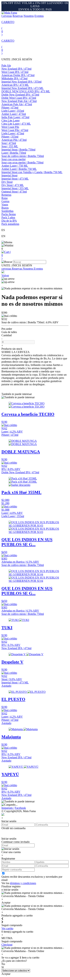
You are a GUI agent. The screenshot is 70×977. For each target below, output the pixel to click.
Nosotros (29, 15)
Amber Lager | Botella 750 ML (19, 168)
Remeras (6, 194)
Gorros (5, 201)
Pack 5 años (8, 217)
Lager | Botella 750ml (13, 152)
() (6, 255)
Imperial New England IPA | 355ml (21, 81)
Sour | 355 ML (9, 146)
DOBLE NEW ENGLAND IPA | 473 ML (25, 91)
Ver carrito (7, 928)
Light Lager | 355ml (12, 110)
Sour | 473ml (8, 143)
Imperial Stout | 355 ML (15, 188)
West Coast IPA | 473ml (14, 71)
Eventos (39, 15)
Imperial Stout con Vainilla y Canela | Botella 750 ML (31, 172)
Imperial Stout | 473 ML (15, 178)
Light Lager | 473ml (12, 133)
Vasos (4, 204)
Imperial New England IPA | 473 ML (22, 88)
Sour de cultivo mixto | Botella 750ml (22, 156)
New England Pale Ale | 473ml (19, 101)
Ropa (4, 198)
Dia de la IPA (9, 220)
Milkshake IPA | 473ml (14, 78)
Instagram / (7, 807)
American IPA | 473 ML (15, 84)
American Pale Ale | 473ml (16, 104)
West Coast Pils (10, 126)
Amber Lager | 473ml (13, 114)
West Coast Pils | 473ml (14, 130)
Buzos (5, 207)
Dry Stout (7, 181)
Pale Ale (6, 65)
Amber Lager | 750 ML (14, 165)
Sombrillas (7, 211)
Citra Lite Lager (10, 120)
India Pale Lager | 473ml (15, 117)
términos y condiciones (23, 883)
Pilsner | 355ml (9, 136)
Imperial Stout (9, 175)
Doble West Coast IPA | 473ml (18, 97)
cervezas (6, 268)
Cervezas (6, 15)
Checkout (6, 944)
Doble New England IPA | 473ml (20, 94)
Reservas (18, 15)
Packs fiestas (8, 214)
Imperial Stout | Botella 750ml (18, 149)
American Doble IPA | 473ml (17, 75)
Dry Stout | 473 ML (12, 185)
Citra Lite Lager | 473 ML (16, 123)
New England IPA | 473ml (16, 68)
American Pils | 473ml (14, 139)
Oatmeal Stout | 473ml (14, 191)
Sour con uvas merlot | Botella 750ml (22, 162)
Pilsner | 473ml (9, 107)
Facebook (20, 807)
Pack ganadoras (10, 223)
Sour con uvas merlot (13, 159)
